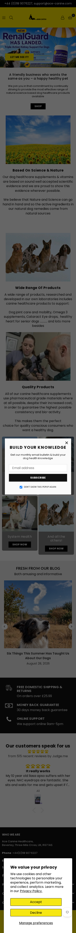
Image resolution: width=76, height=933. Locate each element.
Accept (36, 902)
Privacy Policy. (31, 891)
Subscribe (38, 478)
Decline (36, 912)
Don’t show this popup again (40, 487)
